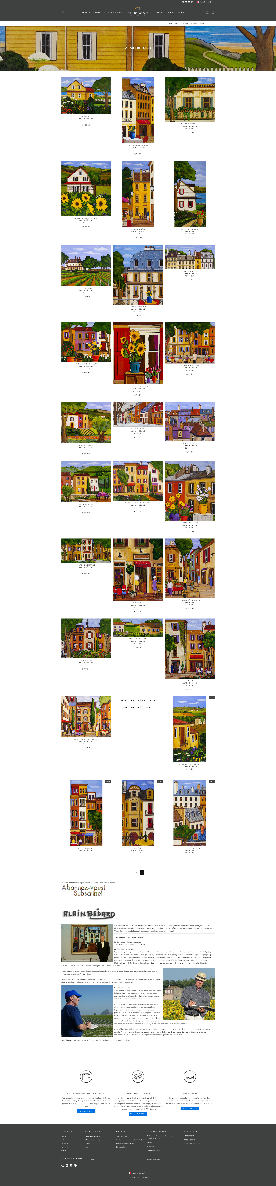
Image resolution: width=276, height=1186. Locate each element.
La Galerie (159, 12)
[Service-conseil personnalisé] (138, 1077)
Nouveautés (99, 12)
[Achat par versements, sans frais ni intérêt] (86, 1077)
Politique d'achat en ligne (93, 1140)
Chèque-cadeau (121, 1147)
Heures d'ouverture (153, 1150)
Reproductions (115, 12)
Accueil (64, 1136)
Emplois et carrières (153, 1159)
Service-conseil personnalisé (125, 1143)
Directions (150, 1146)
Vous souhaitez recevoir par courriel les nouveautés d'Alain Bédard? (89, 883)
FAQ (86, 1147)
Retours (87, 1143)
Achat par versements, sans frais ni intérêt (130, 1140)
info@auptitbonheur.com (192, 1144)
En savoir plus (86, 1111)
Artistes (86, 12)
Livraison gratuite (121, 1136)
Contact (171, 12)
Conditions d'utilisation (92, 1136)
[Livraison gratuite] (190, 1077)
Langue (182, 12)
